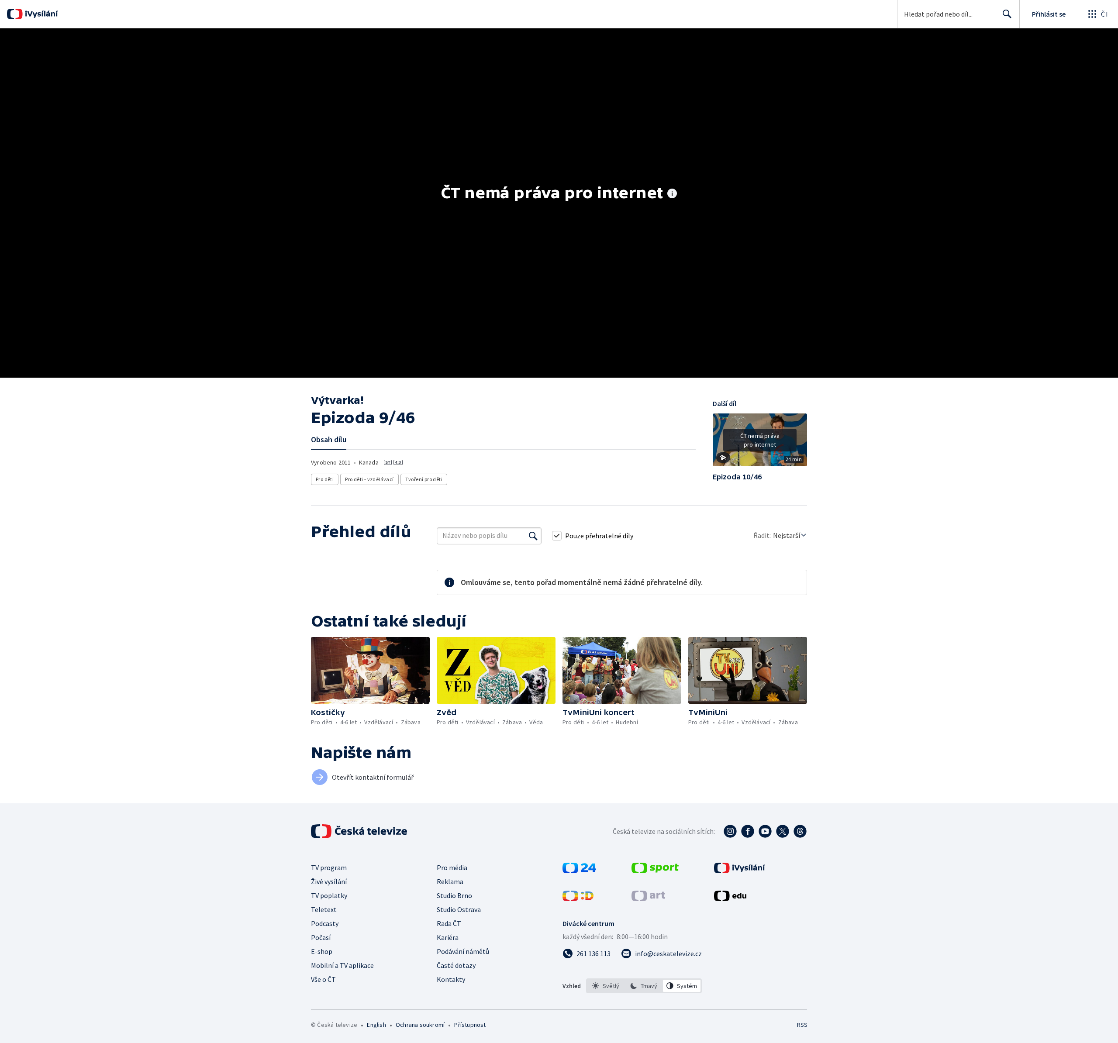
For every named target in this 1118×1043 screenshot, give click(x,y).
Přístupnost (470, 1025)
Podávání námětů (463, 951)
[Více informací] (672, 194)
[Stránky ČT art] (648, 898)
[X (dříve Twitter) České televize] (783, 831)
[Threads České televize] (800, 831)
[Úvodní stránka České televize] (360, 831)
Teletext (324, 909)
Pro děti (325, 479)
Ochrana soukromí (420, 1025)
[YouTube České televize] (765, 831)
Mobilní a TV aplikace (342, 965)
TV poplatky (329, 895)
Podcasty (324, 923)
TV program (329, 867)
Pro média (452, 867)
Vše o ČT (323, 979)
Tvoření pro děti (423, 479)
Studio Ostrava (459, 909)
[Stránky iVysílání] (739, 870)
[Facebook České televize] (748, 831)
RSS (802, 1025)
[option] (606, 986)
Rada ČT (449, 923)
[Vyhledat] (533, 535)
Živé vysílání (329, 881)
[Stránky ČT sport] (655, 870)
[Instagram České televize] (730, 831)
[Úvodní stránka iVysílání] (40, 14)
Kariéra (448, 937)
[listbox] (644, 985)
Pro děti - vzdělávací (369, 479)
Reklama (450, 881)
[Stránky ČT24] (579, 870)
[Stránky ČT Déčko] (578, 898)
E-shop (321, 951)
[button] (760, 443)
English (376, 1025)
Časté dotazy (456, 965)
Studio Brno (454, 895)
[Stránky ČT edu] (730, 898)
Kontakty (451, 979)
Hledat (1007, 14)
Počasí (321, 937)
